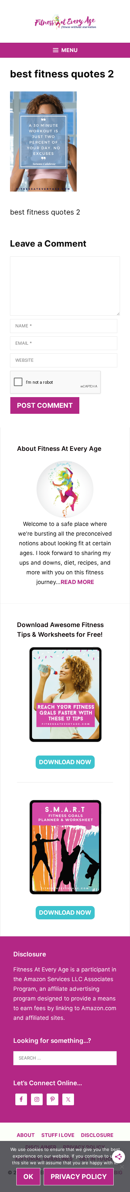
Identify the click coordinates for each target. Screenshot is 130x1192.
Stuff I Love (57, 1135)
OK (28, 1177)
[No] (121, 1166)
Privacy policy (79, 1177)
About (26, 1135)
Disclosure (97, 1135)
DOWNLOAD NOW (65, 762)
